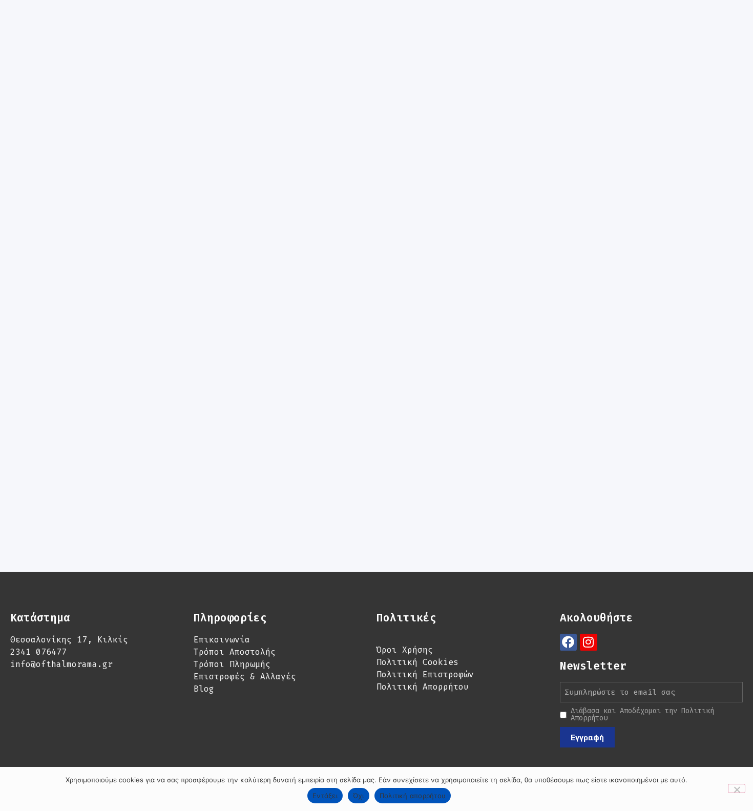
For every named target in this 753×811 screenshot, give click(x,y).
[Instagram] (588, 642)
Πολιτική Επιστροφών (425, 674)
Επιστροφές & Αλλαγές (245, 676)
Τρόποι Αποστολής (235, 652)
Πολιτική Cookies (417, 662)
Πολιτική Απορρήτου (422, 686)
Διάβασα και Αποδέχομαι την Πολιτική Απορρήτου (642, 715)
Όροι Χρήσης (404, 649)
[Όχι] (736, 788)
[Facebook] (568, 642)
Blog (204, 688)
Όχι (358, 796)
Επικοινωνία (222, 639)
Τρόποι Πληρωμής (232, 664)
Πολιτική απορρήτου (413, 796)
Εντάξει (325, 796)
